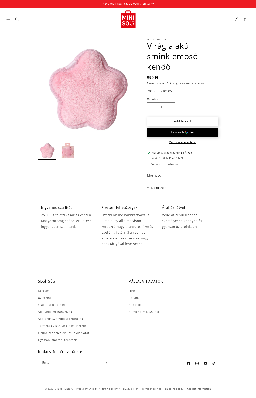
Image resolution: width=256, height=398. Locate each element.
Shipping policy (174, 388)
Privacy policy (130, 388)
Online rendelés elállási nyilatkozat (63, 333)
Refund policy (109, 388)
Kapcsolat (136, 305)
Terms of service (151, 388)
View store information (167, 164)
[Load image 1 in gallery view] (47, 150)
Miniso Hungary (64, 388)
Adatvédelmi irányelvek (55, 312)
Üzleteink (44, 298)
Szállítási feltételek (52, 305)
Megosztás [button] (158, 188)
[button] (8, 19)
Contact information (199, 388)
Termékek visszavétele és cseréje (62, 326)
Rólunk (134, 298)
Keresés (43, 291)
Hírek (132, 291)
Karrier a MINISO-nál (144, 312)
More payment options (182, 142)
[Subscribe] (105, 363)
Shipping (172, 83)
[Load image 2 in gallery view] (67, 150)
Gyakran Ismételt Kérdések (57, 340)
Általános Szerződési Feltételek (60, 319)
